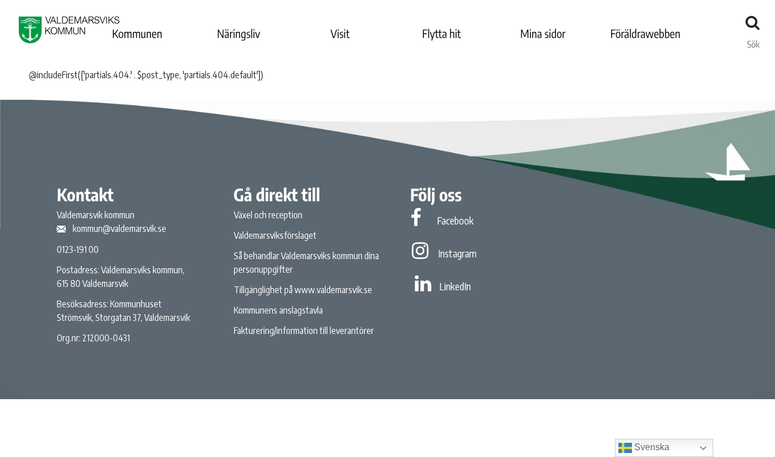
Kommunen (137, 34)
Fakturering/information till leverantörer (304, 330)
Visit (340, 34)
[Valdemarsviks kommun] (69, 30)
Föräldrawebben (645, 34)
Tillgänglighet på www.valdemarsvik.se (303, 289)
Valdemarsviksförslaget (275, 235)
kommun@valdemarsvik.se (119, 228)
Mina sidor (543, 34)
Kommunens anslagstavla (278, 310)
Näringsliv (238, 34)
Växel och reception (268, 215)
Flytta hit (441, 34)
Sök (753, 41)
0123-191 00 (78, 249)
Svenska (650, 447)
